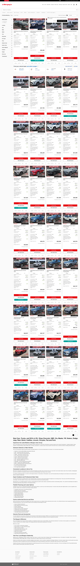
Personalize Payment (41, 52)
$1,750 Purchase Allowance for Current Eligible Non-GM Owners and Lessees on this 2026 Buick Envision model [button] (17, 43)
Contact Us (58, 553)
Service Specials (32, 554)
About (69, 4)
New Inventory (17, 553)
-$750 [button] (43, 44)
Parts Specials (31, 557)
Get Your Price (37, 55)
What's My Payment (21, 60)
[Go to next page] (77, 435)
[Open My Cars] (76, 5)
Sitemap (61, 564)
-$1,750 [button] (27, 41)
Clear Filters (16, 15)
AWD (25, 12)
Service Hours (31, 558)
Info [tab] (24, 91)
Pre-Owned (16, 554)
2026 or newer (10, 12)
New (43, 4)
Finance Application (45, 553)
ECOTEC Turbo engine (51, 12)
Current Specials (17, 558)
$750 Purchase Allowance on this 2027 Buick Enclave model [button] (34, 372)
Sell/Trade (60, 4)
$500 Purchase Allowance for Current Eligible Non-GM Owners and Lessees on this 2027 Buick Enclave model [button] (34, 368)
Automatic (44, 12)
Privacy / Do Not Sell (64, 564)
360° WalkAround (37, 60)
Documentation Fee (17, 97)
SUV (22, 12)
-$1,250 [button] (43, 41)
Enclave (4, 12)
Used (45, 4)
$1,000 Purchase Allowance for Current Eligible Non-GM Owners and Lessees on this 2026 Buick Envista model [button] (50, 43)
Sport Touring (16, 12)
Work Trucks (56, 4)
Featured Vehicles (17, 557)
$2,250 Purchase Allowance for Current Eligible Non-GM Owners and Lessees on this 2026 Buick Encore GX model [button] (67, 100)
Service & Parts (65, 4)
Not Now (54, 20)
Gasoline (38, 12)
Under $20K (48, 4)
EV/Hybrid (52, 4)
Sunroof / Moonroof (31, 12)
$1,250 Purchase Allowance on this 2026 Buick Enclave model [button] (33, 42)
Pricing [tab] (17, 91)
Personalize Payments (62, 20)
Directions (58, 554)
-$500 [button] (43, 366)
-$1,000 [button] (60, 41)
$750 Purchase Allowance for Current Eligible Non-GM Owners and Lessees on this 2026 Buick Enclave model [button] (34, 46)
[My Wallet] (73, 5)
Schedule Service (32, 553)
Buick (11, 15)
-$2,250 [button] (27, 327)
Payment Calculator (45, 554)
